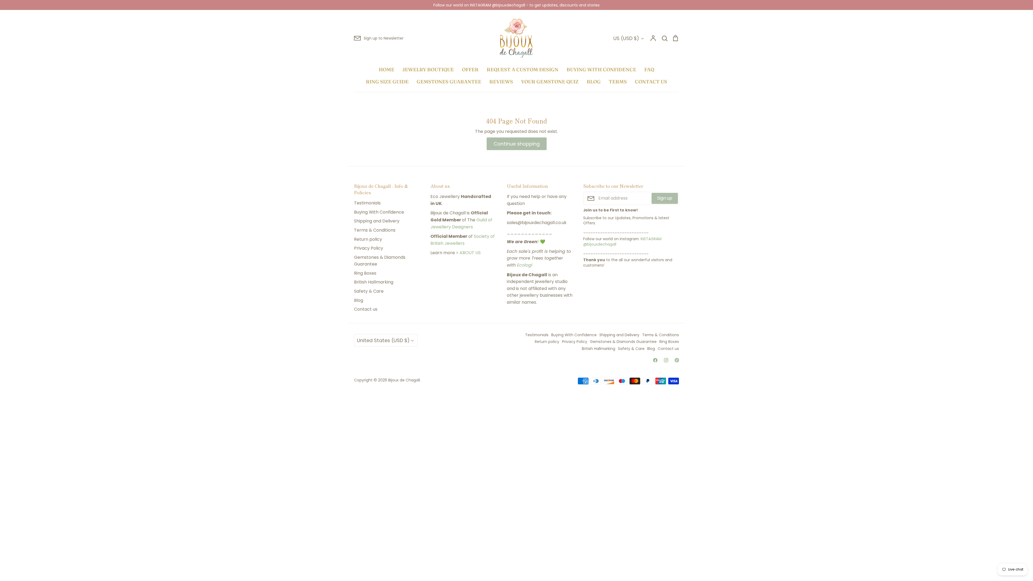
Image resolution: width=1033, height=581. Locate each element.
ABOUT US (470, 253)
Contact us (365, 309)
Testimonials (367, 203)
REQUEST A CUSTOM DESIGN (522, 69)
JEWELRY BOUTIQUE (428, 69)
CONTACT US (651, 82)
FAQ (649, 69)
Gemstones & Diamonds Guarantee (379, 260)
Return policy (368, 239)
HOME (386, 69)
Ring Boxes (365, 273)
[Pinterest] (676, 360)
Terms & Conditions (374, 230)
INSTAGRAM (651, 239)
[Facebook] (655, 360)
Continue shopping (517, 143)
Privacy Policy (368, 248)
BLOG (594, 82)
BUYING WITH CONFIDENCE (601, 69)
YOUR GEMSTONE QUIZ (550, 82)
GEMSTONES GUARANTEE (449, 82)
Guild (481, 220)
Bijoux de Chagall (404, 380)
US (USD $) (626, 38)
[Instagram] (666, 360)
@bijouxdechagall (599, 244)
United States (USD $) (383, 340)
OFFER (470, 69)
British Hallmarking (373, 282)
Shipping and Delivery (376, 221)
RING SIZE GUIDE (387, 82)
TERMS (618, 82)
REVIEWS (501, 82)
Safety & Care (369, 291)
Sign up (664, 198)
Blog (358, 300)
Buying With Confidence (379, 212)
